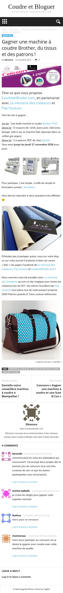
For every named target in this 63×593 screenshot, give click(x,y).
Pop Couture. (12, 108)
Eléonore (9, 59)
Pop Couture (21, 269)
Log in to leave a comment (24, 482)
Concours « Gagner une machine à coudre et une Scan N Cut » (48, 390)
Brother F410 (50, 123)
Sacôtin (46, 140)
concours (24, 369)
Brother (13, 369)
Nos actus (14, 29)
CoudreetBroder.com (18, 98)
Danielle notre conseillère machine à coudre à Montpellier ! (15, 390)
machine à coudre (11, 372)
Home (4, 29)
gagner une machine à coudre (45, 369)
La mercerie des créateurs (30, 103)
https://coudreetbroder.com (31, 429)
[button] (57, 22)
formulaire (29, 187)
